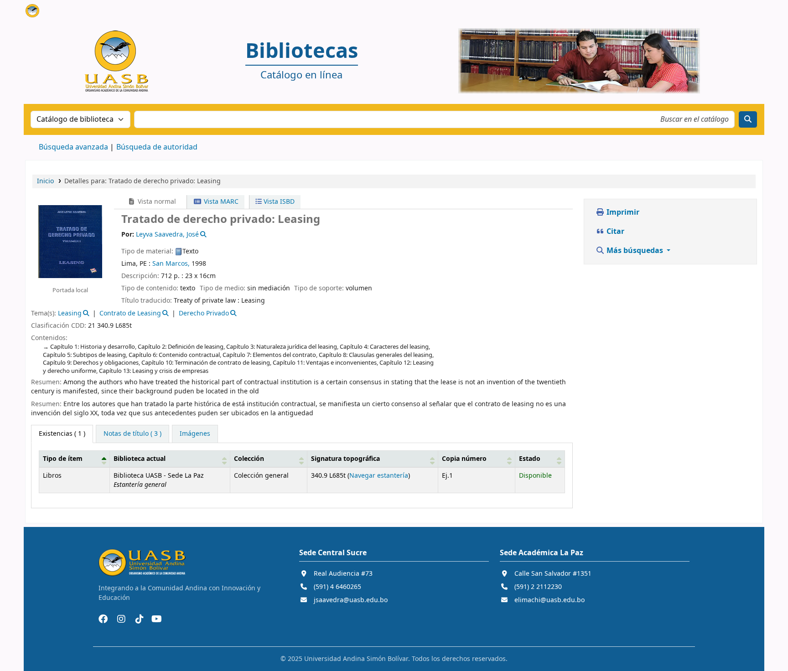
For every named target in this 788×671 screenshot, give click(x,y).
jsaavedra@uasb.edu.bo (351, 600)
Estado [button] (529, 459)
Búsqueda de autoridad (156, 147)
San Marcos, (171, 263)
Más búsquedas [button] (635, 250)
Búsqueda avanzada (73, 147)
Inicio (45, 181)
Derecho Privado (204, 313)
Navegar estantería (378, 475)
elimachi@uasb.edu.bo (549, 600)
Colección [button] (249, 459)
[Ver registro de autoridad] (203, 234)
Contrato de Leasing (130, 313)
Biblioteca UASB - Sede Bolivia (48, 13)
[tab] (132, 434)
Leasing (70, 313)
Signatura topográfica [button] (345, 459)
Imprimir (622, 212)
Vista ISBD (278, 201)
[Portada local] (70, 241)
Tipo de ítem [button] (63, 459)
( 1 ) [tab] (62, 434)
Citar (614, 231)
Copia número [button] (464, 459)
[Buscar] (747, 119)
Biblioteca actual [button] (140, 459)
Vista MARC (220, 201)
